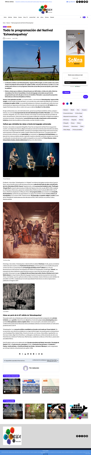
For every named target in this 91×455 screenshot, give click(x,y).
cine (78, 109)
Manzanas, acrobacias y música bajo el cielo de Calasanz (11, 389)
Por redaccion (8, 38)
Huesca (73, 123)
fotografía (66, 123)
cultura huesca (79, 113)
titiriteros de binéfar (77, 129)
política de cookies (76, 452)
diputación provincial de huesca (70, 116)
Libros (41, 17)
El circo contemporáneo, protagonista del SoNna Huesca (33, 416)
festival (81, 119)
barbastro (66, 109)
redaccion (35, 368)
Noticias (10, 17)
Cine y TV (25, 17)
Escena (20, 17)
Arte (38, 17)
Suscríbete (67, 82)
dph (81, 116)
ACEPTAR (45, 454)
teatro (82, 126)
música (79, 123)
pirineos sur (66, 126)
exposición (74, 119)
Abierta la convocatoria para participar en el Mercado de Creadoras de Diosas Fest (50, 390)
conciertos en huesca (68, 113)
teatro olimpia (67, 129)
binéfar (72, 109)
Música (15, 17)
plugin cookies (87, 453)
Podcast (52, 17)
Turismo (47, 17)
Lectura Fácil (32, 17)
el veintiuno (66, 119)
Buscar (67, 92)
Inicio (5, 17)
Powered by (72, 86)
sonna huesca (75, 126)
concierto (85, 109)
